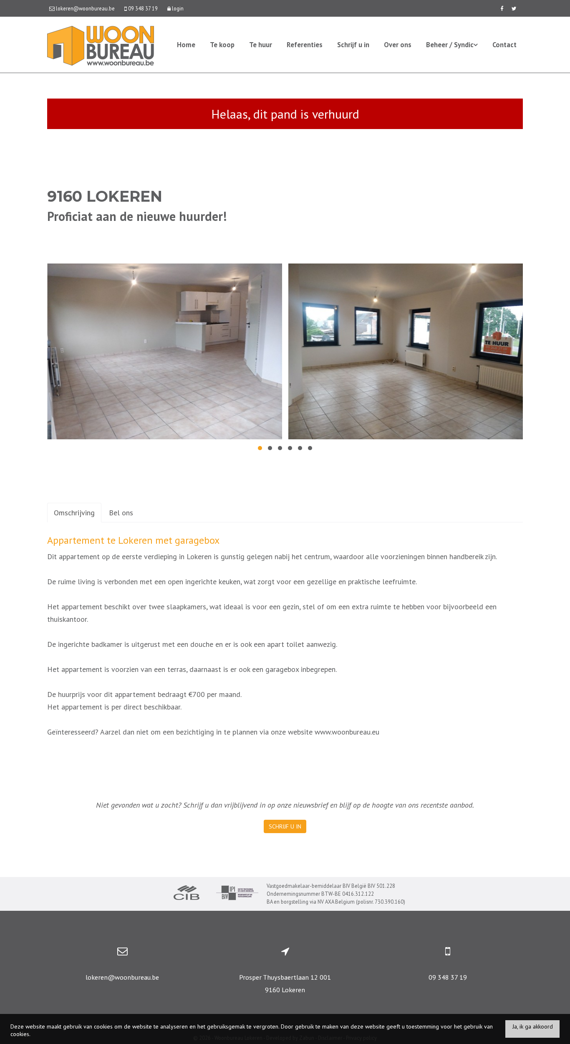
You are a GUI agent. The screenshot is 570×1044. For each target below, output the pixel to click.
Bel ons (121, 512)
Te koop (222, 44)
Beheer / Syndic (450, 44)
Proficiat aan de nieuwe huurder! (137, 216)
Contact (504, 44)
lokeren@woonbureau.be (122, 977)
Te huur (260, 44)
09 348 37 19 (448, 977)
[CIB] (186, 893)
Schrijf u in (353, 44)
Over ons (397, 44)
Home (186, 44)
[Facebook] (501, 8)
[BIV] (237, 894)
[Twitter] (514, 8)
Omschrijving (74, 512)
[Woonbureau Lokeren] (100, 45)
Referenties (305, 44)
